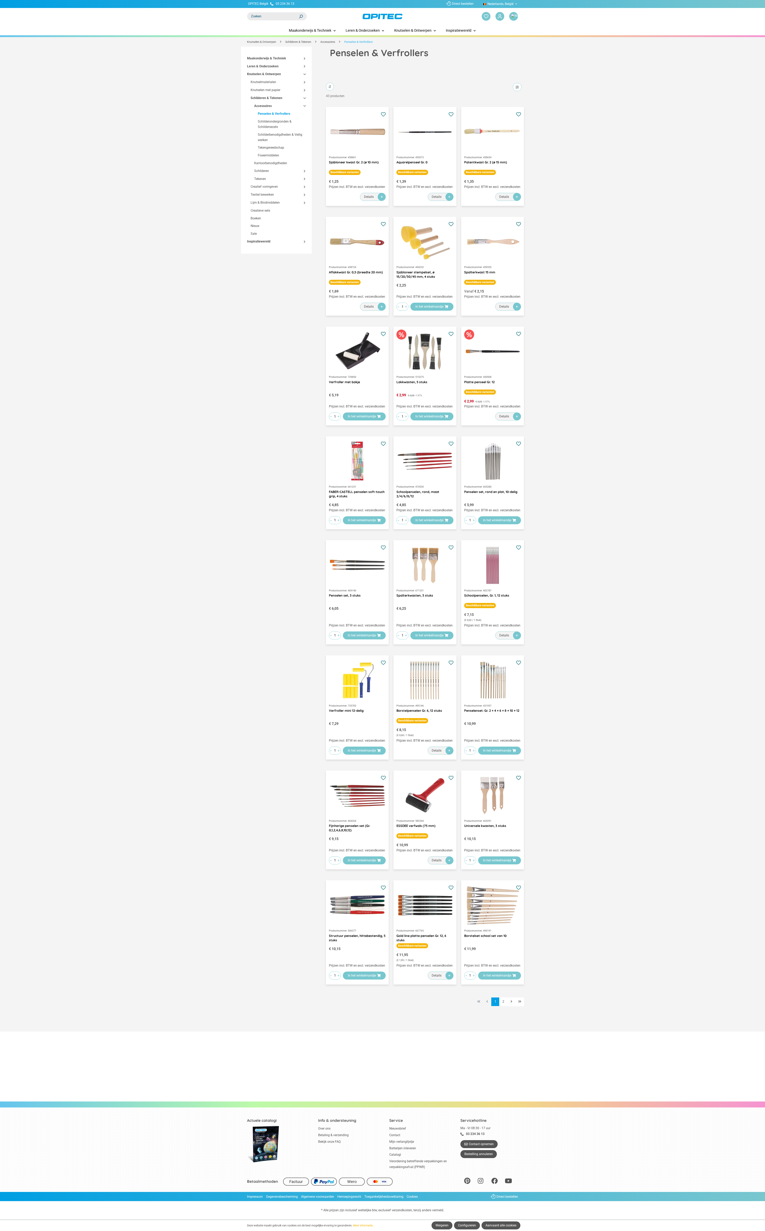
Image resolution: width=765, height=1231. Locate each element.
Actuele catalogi (262, 1120)
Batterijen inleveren (402, 1148)
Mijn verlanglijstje (401, 1142)
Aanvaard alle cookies (500, 1225)
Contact (394, 1135)
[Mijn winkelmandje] (513, 16)
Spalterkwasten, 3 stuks (414, 595)
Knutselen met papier (265, 90)
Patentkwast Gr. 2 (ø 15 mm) (485, 162)
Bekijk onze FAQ (329, 1142)
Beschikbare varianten (345, 172)
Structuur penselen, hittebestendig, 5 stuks (357, 938)
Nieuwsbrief (397, 1128)
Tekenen (260, 179)
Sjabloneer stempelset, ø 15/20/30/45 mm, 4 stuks (415, 274)
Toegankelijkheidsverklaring (383, 1197)
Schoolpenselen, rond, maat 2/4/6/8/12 (417, 494)
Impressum (255, 1197)
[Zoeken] (301, 16)
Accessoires (263, 106)
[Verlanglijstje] (486, 16)
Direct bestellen (463, 4)
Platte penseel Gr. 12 (479, 382)
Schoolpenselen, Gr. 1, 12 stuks (486, 595)
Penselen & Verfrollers (274, 114)
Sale (254, 234)
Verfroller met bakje (344, 382)
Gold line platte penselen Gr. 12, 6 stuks (421, 938)
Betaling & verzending (333, 1135)
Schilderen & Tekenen (266, 98)
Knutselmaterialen (263, 82)
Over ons (324, 1128)
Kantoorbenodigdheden (270, 163)
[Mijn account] (499, 16)
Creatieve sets (260, 210)
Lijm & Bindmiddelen (265, 202)
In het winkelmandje (429, 306)
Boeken (256, 218)
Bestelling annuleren (478, 1154)
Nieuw (255, 226)
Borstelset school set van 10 (485, 936)
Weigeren (441, 1225)
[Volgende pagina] (511, 1001)
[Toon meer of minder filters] (517, 87)
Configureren (467, 1225)
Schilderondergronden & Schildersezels (274, 124)
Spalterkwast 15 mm (479, 272)
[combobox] (273, 16)
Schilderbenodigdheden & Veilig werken (280, 137)
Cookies (412, 1197)
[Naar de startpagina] (382, 16)
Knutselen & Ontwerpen (264, 74)
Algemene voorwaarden (317, 1197)
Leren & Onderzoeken (263, 66)
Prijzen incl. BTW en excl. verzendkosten (357, 187)
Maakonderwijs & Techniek (266, 58)
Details (369, 197)
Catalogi (395, 1154)
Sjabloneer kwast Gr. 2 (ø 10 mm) (354, 162)
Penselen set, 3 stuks (345, 595)
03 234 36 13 (285, 4)
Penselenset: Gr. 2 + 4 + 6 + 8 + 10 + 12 (491, 711)
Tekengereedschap (271, 148)
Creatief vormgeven (264, 187)
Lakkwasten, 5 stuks (411, 382)
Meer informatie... (364, 1225)
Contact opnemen (481, 1144)
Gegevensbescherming (282, 1197)
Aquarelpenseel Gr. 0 (412, 162)
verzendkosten (402, 1210)
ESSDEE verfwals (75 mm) (415, 826)
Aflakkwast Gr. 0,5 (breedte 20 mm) (356, 272)
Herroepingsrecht (349, 1197)
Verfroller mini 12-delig (346, 711)
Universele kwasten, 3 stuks (485, 826)
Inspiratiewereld (258, 241)
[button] (303, 58)
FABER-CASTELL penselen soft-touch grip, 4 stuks (356, 494)
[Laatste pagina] (520, 1001)
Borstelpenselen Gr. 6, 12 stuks (419, 711)
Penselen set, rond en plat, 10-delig (490, 492)
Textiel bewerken (262, 195)
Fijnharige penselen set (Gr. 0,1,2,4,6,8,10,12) (349, 828)
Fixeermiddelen (268, 155)
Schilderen (261, 171)
